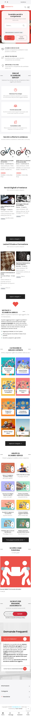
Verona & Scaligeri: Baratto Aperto (7, 494)
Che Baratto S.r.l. (16, 707)
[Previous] (3, 568)
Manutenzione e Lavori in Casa (13, 32)
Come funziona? (21, 37)
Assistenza (23, 2)
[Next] (28, 568)
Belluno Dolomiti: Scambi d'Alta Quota (23, 531)
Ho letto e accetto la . (15, 618)
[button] (28, 7)
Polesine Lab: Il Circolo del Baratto (7, 531)
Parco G (8, 288)
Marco (23, 215)
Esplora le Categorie (14, 443)
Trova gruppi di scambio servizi (14, 540)
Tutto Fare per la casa (23, 475)
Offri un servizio (9, 37)
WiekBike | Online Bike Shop (6, 176)
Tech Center (18, 708)
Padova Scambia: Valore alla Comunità (23, 494)
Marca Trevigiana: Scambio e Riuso (8, 475)
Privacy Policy (21, 618)
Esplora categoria (14, 239)
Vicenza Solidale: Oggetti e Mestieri (23, 512)
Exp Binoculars (10, 218)
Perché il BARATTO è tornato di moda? (10, 589)
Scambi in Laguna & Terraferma (8, 512)
